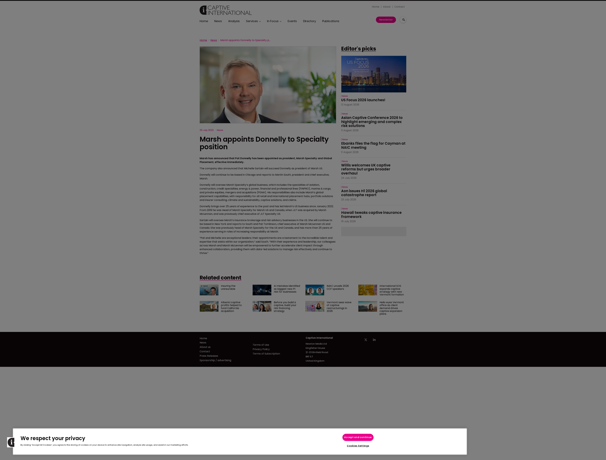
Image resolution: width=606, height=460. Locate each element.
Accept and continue (358, 437)
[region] (240, 441)
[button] (12, 442)
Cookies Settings (358, 445)
